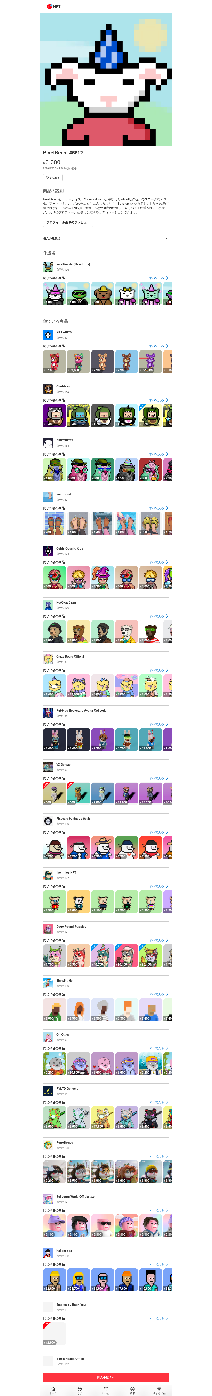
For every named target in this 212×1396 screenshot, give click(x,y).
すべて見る (156, 278)
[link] (159, 278)
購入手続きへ (106, 1377)
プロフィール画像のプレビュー (68, 222)
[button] (52, 177)
